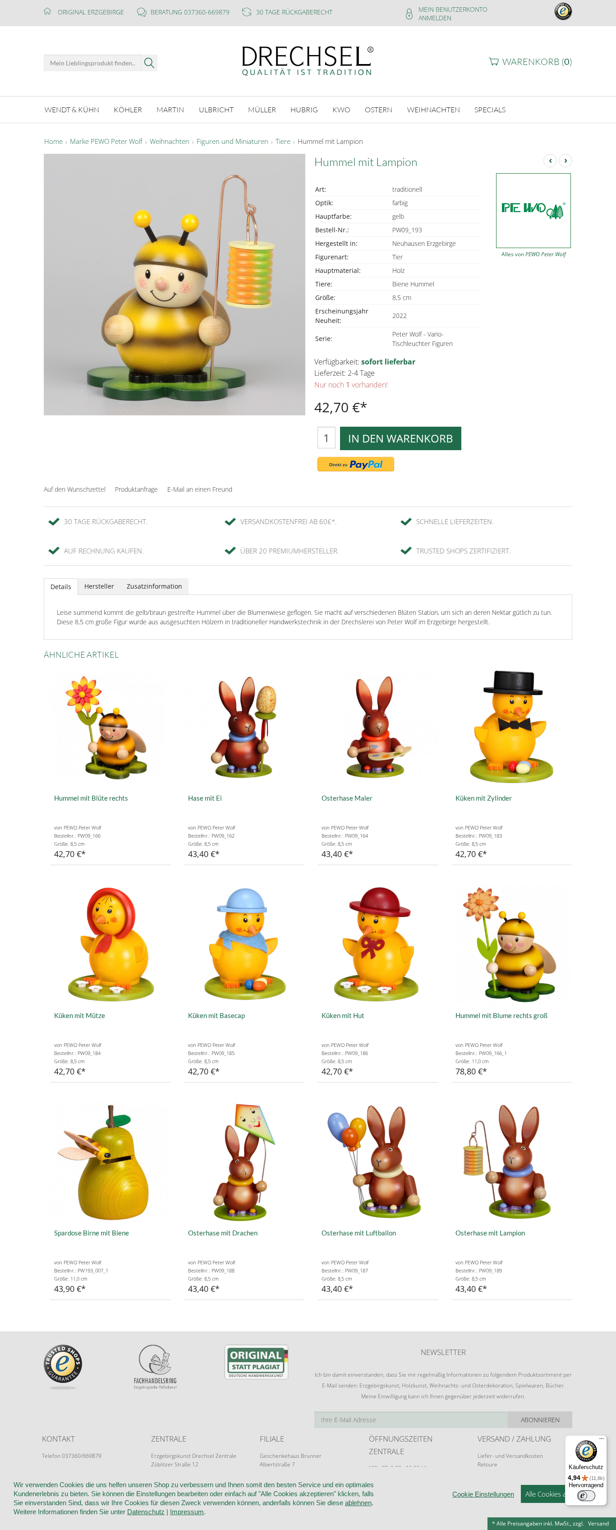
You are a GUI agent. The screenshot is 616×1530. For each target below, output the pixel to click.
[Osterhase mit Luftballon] (378, 1162)
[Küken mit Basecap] (244, 945)
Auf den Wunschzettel (75, 489)
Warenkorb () (537, 61)
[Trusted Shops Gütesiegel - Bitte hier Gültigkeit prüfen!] (563, 10)
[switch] (586, 1495)
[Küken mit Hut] (378, 945)
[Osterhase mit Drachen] (244, 1162)
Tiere (283, 141)
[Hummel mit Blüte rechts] (111, 727)
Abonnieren (540, 1419)
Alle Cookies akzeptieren (561, 1493)
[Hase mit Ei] (244, 727)
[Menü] (601, 1440)
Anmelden (434, 18)
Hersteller (99, 586)
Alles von (533, 254)
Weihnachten (169, 141)
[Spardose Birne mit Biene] (111, 1162)
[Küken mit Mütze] (111, 945)
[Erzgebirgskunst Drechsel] (308, 60)
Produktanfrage (136, 489)
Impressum (187, 1512)
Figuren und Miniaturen (232, 141)
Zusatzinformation (154, 586)
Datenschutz (146, 1512)
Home (53, 141)
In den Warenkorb (400, 438)
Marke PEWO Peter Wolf (106, 141)
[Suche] (149, 63)
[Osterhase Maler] (378, 727)
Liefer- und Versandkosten (510, 1456)
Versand (598, 1523)
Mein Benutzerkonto (452, 9)
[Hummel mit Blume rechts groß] (512, 945)
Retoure (487, 1464)
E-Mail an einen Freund (199, 489)
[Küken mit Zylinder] (512, 727)
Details (61, 586)
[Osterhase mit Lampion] (512, 1162)
